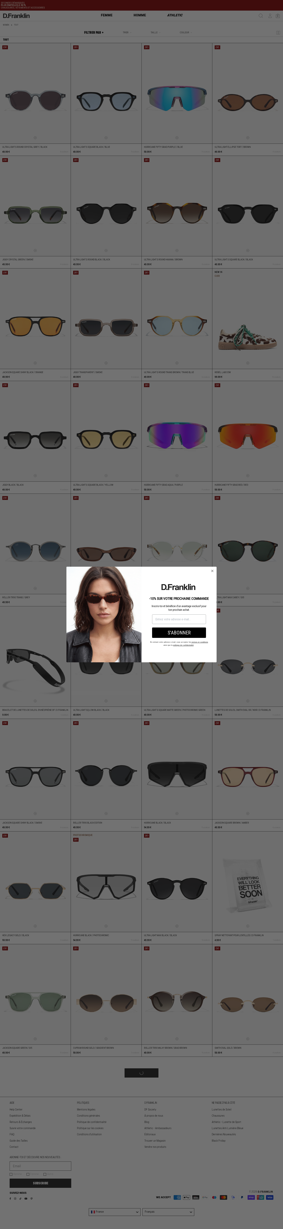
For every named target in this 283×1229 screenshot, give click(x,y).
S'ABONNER (179, 633)
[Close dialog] (212, 571)
